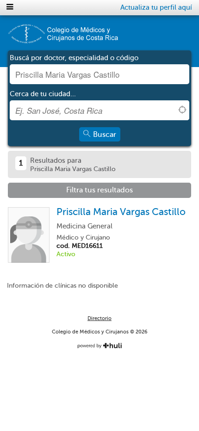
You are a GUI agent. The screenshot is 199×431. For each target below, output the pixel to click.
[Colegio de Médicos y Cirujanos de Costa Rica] (63, 37)
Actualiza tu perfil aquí (156, 7)
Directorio (99, 318)
